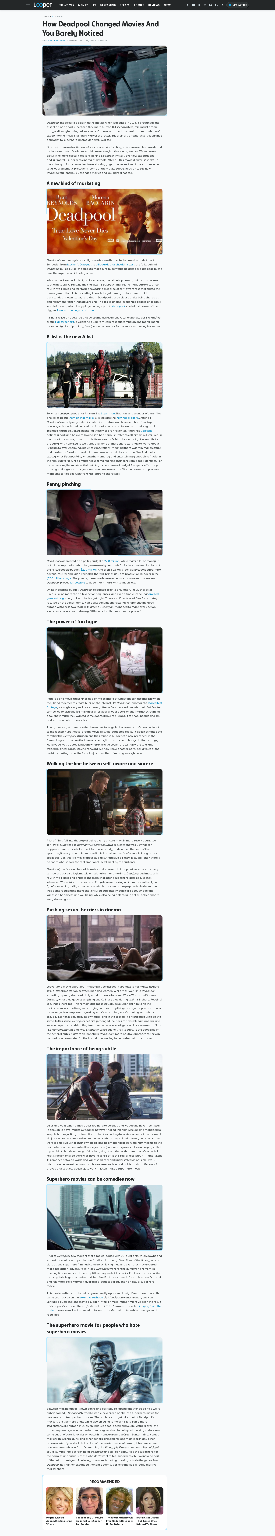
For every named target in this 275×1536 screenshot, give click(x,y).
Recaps (125, 5)
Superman (108, 413)
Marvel (59, 17)
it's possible (77, 582)
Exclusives (66, 5)
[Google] (216, 6)
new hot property (127, 418)
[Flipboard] (210, 6)
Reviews (154, 5)
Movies (83, 5)
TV (94, 5)
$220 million (89, 570)
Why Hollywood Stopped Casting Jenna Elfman (59, 1521)
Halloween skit (64, 322)
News (167, 5)
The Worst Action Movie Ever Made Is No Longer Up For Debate (119, 1521)
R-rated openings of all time (75, 310)
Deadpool (118, 306)
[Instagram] (205, 6)
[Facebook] (187, 6)
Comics (139, 5)
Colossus (146, 431)
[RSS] (222, 6)
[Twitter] (199, 6)
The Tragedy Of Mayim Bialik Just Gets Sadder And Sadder (89, 1521)
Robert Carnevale (55, 40)
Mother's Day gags (79, 264)
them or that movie (81, 418)
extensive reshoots (91, 1297)
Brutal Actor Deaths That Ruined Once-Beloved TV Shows (147, 1521)
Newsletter (240, 5)
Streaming (108, 5)
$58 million (112, 561)
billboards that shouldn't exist (115, 264)
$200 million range (59, 578)
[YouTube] (193, 6)
